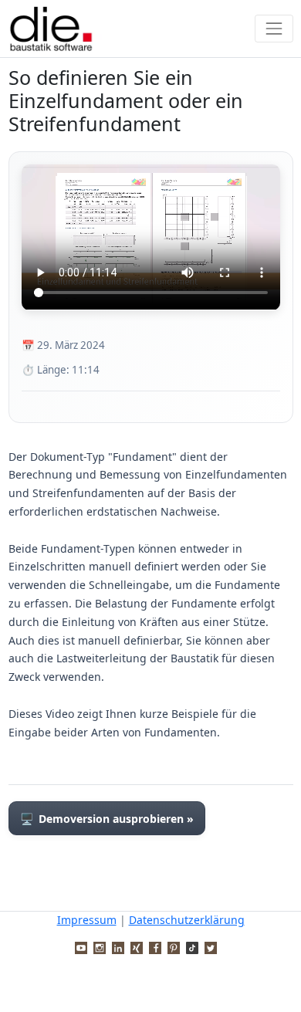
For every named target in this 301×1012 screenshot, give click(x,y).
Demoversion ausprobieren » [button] (107, 818)
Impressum (87, 919)
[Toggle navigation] (274, 28)
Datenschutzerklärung (187, 919)
